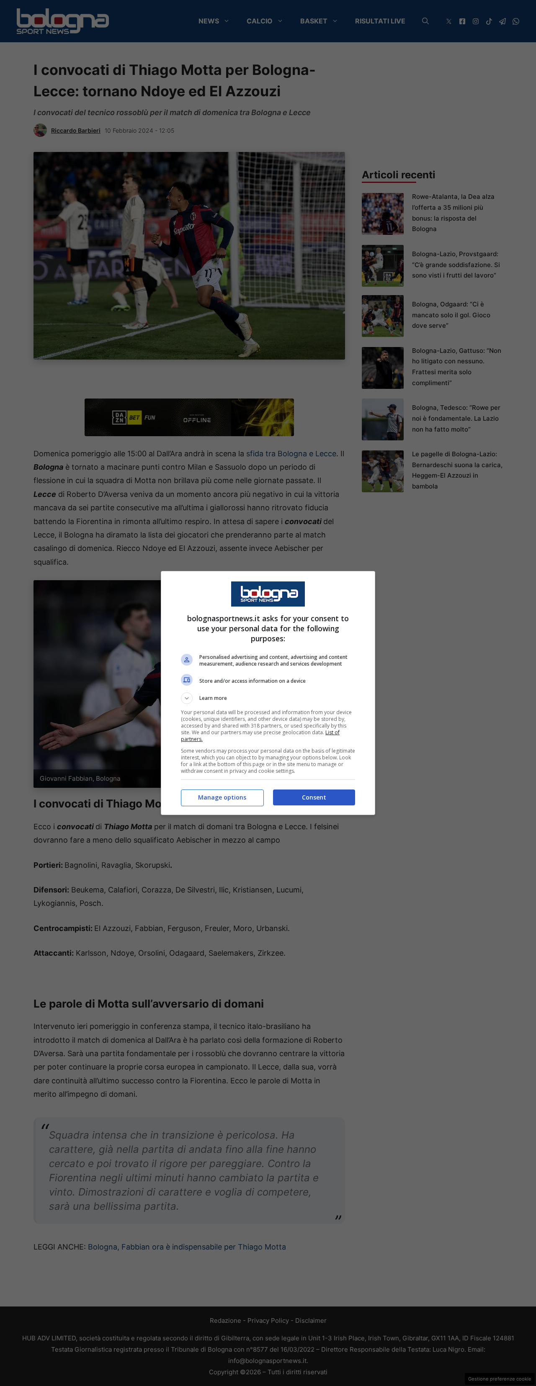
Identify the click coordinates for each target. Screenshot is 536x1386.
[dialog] (268, 693)
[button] (268, 698)
